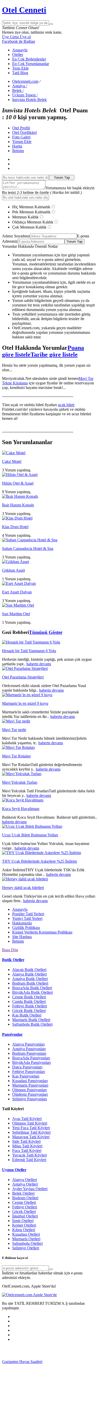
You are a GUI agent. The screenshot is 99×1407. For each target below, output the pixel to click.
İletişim (18, 151)
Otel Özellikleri (24, 132)
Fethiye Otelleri (24, 1207)
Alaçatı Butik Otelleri (29, 969)
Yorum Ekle (21, 141)
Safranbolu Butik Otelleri (32, 1024)
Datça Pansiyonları (27, 1067)
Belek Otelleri (23, 1193)
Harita (17, 146)
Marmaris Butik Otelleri (31, 1020)
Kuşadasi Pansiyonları (30, 1081)
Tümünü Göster (45, 632)
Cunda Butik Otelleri (29, 1001)
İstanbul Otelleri (25, 1216)
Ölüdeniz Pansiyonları (30, 1094)
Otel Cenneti (24, 9)
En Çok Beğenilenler (29, 59)
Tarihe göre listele (54, 354)
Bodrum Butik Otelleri (30, 983)
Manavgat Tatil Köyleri (31, 1137)
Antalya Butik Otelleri (30, 979)
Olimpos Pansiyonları (29, 1090)
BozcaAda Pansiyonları (31, 1058)
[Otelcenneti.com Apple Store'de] (29, 1295)
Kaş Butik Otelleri (26, 1015)
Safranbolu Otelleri (27, 1243)
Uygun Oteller (14, 1170)
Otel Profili (21, 128)
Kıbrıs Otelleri (23, 1230)
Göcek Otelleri (24, 1211)
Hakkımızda (22, 923)
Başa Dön (10, 950)
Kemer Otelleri (24, 1225)
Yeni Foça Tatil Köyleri (31, 1128)
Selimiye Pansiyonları (29, 1099)
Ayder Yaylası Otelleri (29, 1189)
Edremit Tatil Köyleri (29, 1159)
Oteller (17, 54)
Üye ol (25, 37)
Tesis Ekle (20, 68)
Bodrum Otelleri (25, 1198)
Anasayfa (19, 50)
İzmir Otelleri (23, 1220)
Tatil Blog (20, 73)
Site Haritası (22, 937)
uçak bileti (66, 405)
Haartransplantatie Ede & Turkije (39, 1402)
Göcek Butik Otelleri (29, 1010)
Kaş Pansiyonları (25, 1076)
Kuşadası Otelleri (26, 1234)
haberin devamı (38, 664)
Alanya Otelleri (24, 1179)
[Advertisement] (40, 1352)
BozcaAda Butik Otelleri (32, 988)
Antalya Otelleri (25, 1184)
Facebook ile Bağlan (18, 41)
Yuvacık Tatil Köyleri (29, 1155)
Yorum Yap (62, 177)
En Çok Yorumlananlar (30, 63)
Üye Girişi (10, 37)
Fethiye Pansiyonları (28, 1071)
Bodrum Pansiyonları (29, 1053)
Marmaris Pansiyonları (30, 1085)
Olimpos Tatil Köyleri (29, 1123)
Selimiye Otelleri (25, 1248)
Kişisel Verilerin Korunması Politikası (42, 932)
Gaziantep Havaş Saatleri (22, 1361)
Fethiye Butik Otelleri (29, 1006)
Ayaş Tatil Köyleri (27, 1118)
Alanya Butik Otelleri (29, 974)
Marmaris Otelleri (26, 1239)
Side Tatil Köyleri (26, 1141)
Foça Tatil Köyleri (26, 1150)
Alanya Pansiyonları (28, 1044)
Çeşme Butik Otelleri (29, 997)
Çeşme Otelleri (24, 1202)
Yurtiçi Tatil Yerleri (27, 918)
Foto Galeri (21, 137)
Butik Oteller (13, 960)
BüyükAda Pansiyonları (31, 1062)
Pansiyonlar (12, 1034)
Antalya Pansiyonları (29, 1049)
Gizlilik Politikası (26, 927)
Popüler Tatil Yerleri (28, 914)
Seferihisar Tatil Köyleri (31, 1132)
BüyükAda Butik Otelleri (32, 992)
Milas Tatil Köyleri (27, 1146)
